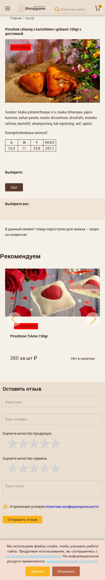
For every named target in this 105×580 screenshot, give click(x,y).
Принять (38, 571)
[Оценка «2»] (22, 443)
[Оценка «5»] (54, 443)
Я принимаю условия (54, 506)
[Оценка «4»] (44, 443)
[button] (50, 99)
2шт (14, 187)
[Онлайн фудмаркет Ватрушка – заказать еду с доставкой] (31, 8)
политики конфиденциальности (72, 506)
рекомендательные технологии (72, 561)
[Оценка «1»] (12, 443)
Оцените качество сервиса (25, 458)
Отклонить (66, 571)
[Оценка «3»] (33, 443)
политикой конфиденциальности (33, 556)
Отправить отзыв (22, 519)
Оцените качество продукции (27, 433)
